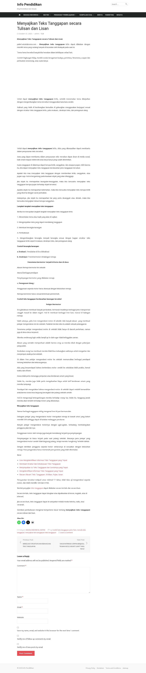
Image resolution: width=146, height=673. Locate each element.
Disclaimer (100, 668)
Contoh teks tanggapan (61, 530)
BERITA (100, 15)
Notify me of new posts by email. (30, 647)
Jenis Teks (72, 530)
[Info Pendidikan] (19, 14)
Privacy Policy (90, 668)
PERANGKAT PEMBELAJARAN (64, 15)
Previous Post (37, 543)
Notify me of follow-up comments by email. (34, 639)
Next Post (71, 544)
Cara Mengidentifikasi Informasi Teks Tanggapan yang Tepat (43, 460)
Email (20, 607)
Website (20, 617)
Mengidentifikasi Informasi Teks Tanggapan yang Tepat (41, 471)
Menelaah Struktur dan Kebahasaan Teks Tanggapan (40, 464)
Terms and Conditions (113, 668)
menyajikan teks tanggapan (35, 533)
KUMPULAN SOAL (86, 15)
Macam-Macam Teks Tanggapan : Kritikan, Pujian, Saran (41, 474)
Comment (21, 566)
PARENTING (109, 15)
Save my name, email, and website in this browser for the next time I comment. (48, 630)
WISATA (120, 15)
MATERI (46, 15)
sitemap (125, 668)
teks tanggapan (37, 488)
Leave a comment (66, 533)
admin (36, 34)
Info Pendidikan (29, 4)
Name (20, 597)
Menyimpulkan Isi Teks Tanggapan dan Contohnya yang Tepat (43, 467)
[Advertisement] (53, 79)
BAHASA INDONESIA (30, 15)
